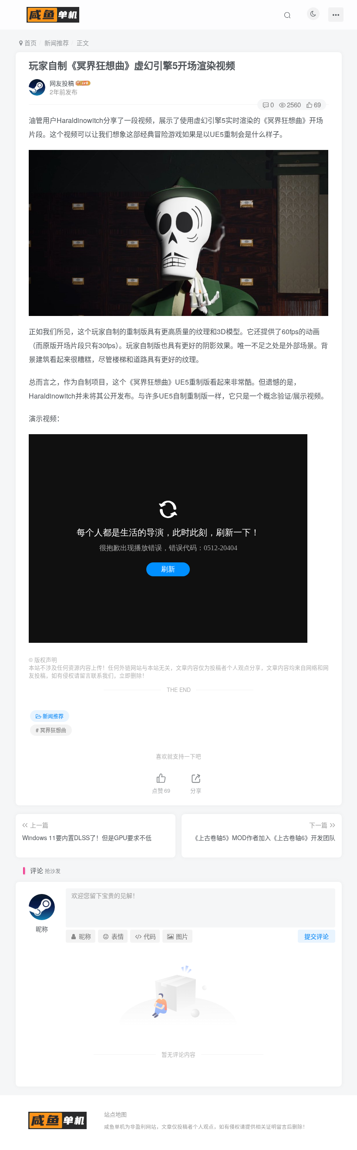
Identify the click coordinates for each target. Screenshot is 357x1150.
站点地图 (115, 1114)
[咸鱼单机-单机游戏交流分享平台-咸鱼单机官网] (57, 1119)
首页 (30, 42)
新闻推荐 (56, 42)
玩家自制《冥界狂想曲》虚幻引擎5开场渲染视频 (132, 65)
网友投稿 (62, 83)
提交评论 (316, 936)
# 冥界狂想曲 (51, 730)
